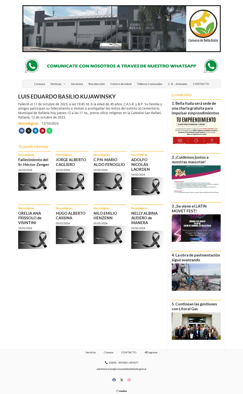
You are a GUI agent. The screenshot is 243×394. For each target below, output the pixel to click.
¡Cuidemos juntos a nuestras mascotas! (190, 159)
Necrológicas (28, 123)
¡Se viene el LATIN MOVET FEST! (189, 208)
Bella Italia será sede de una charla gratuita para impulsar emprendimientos (195, 108)
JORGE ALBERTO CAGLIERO (71, 162)
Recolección (97, 84)
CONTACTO (201, 84)
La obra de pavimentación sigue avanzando (196, 257)
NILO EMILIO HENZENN (105, 215)
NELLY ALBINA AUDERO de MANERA (144, 218)
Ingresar (153, 352)
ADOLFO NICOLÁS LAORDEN (140, 164)
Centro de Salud (120, 84)
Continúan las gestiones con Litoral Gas (194, 306)
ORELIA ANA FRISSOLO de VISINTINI (29, 218)
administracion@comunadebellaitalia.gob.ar (122, 368)
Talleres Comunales (149, 84)
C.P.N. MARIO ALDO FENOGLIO (109, 162)
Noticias (56, 84)
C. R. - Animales (177, 84)
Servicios (77, 84)
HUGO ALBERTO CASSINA (70, 215)
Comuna (39, 84)
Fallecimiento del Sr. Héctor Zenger (33, 162)
